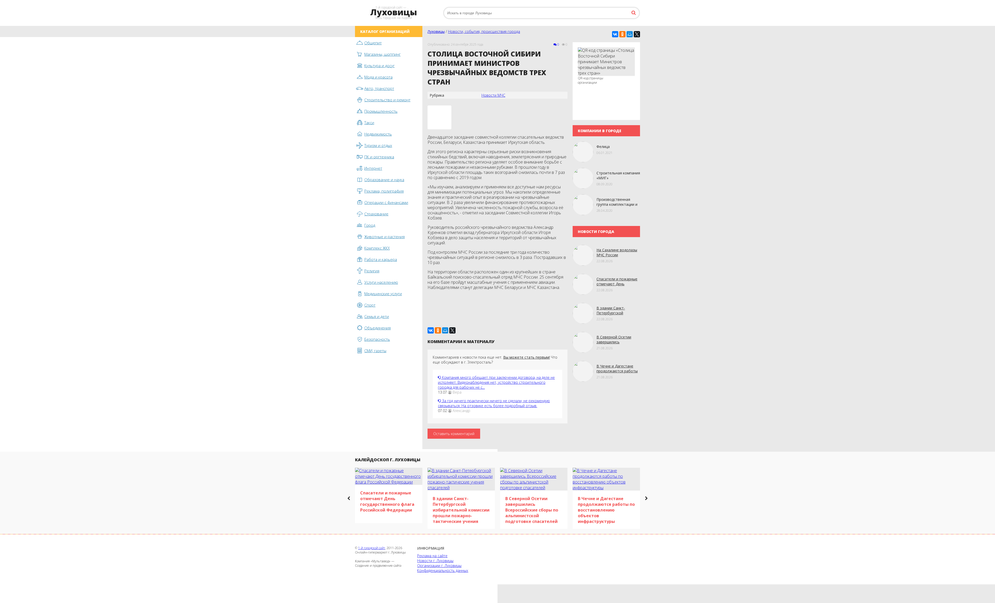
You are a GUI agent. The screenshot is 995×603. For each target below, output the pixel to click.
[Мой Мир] (630, 34)
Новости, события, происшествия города (484, 31)
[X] (637, 34)
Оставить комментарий (453, 433)
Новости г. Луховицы (435, 560)
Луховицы (436, 31)
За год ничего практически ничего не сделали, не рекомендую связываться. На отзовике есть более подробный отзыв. (494, 403)
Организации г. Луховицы (439, 565)
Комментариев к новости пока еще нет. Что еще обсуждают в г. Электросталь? (495, 360)
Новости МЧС (493, 95)
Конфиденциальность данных (442, 570)
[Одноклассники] (622, 34)
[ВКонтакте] (615, 34)
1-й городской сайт (371, 548)
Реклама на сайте (432, 555)
